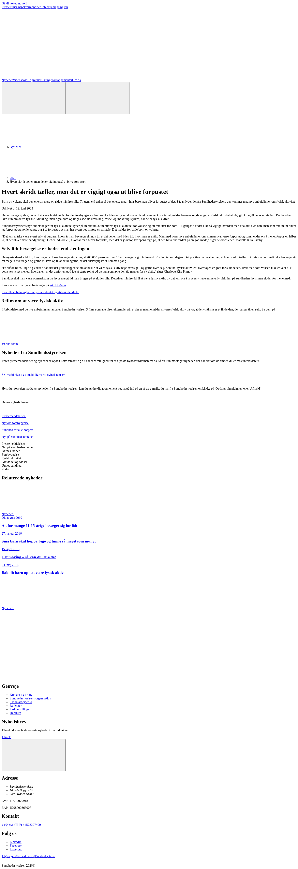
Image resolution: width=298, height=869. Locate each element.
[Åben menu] (98, 98)
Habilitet (15, 713)
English (63, 7)
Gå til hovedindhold (14, 3)
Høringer (47, 80)
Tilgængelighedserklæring (18, 856)
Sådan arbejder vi (21, 702)
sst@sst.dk (8, 824)
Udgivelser (34, 80)
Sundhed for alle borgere (17, 430)
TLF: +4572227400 (28, 824)
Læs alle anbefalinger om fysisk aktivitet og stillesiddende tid (40, 292)
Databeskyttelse (45, 856)
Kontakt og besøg (21, 694)
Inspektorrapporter (29, 7)
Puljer (13, 7)
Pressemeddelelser (14, 416)
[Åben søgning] (34, 98)
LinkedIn (15, 842)
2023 (13, 178)
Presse (6, 7)
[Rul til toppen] (34, 755)
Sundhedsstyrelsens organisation (30, 698)
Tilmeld (6, 737)
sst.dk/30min (58, 285)
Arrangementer (62, 80)
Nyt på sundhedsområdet (17, 436)
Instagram (16, 849)
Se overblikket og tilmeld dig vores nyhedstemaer (33, 374)
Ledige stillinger (20, 709)
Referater (15, 705)
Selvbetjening (49, 7)
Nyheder (7, 80)
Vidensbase (20, 80)
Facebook (16, 845)
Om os (76, 80)
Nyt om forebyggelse (15, 423)
